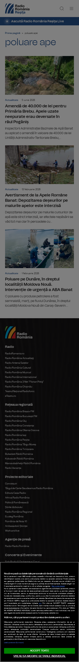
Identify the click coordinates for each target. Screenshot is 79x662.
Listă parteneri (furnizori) (13, 643)
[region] (39, 612)
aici (40, 603)
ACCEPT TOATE (39, 650)
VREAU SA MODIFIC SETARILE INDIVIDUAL (39, 656)
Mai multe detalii (58, 586)
